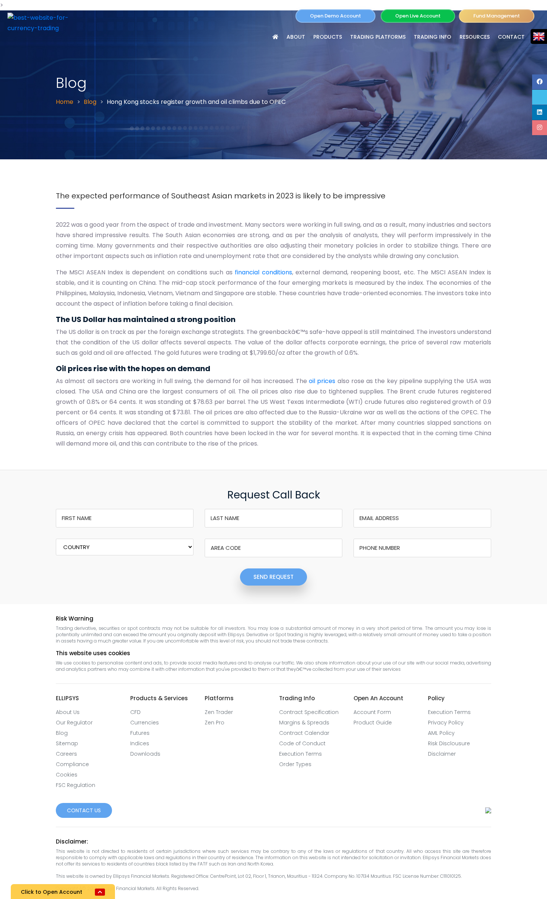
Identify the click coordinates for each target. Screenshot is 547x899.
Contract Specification (309, 712)
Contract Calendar (304, 733)
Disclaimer (442, 754)
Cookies (66, 774)
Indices (139, 743)
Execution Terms (300, 754)
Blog (90, 102)
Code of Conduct (302, 743)
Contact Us (84, 810)
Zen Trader (219, 712)
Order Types (295, 764)
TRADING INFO (432, 37)
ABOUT (296, 37)
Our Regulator (74, 722)
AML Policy (441, 733)
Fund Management (496, 15)
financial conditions (263, 272)
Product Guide (373, 722)
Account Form (372, 712)
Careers (66, 754)
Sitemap (67, 743)
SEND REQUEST (273, 577)
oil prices (322, 381)
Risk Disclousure (449, 743)
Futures (140, 733)
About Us (68, 712)
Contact (511, 37)
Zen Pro (214, 722)
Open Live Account (418, 15)
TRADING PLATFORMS (378, 37)
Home (64, 102)
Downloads (145, 754)
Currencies (144, 722)
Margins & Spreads (304, 722)
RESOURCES (475, 37)
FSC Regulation (75, 785)
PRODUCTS (327, 37)
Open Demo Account (335, 15)
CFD (135, 712)
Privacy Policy (446, 722)
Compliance (72, 764)
